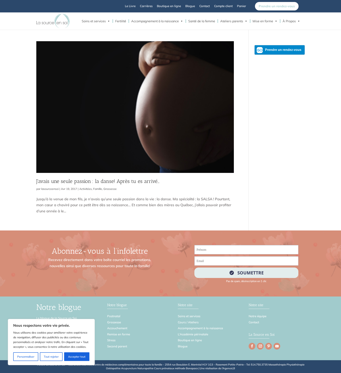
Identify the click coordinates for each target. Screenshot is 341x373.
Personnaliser (25, 356)
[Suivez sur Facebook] (252, 346)
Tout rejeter (51, 356)
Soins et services (94, 21)
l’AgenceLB (228, 368)
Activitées (85, 189)
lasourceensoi (50, 189)
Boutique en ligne (169, 6)
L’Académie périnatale (193, 334)
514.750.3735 (259, 364)
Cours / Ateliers (188, 322)
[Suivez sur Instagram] (260, 346)
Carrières (146, 6)
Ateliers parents (231, 21)
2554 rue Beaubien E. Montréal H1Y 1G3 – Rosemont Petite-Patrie (204, 364)
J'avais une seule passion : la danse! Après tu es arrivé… (97, 181)
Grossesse (110, 189)
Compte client (223, 6)
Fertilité (120, 21)
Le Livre (130, 6)
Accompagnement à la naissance (155, 21)
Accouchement (117, 328)
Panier (241, 6)
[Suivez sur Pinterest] (268, 346)
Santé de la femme (201, 21)
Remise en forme (118, 334)
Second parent (117, 346)
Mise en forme (263, 21)
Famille (97, 189)
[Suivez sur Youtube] (277, 346)
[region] (51, 342)
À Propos (289, 21)
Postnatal (113, 316)
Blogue (190, 6)
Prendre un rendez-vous (277, 6)
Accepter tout (76, 356)
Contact (204, 6)
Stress (111, 340)
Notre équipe (257, 316)
